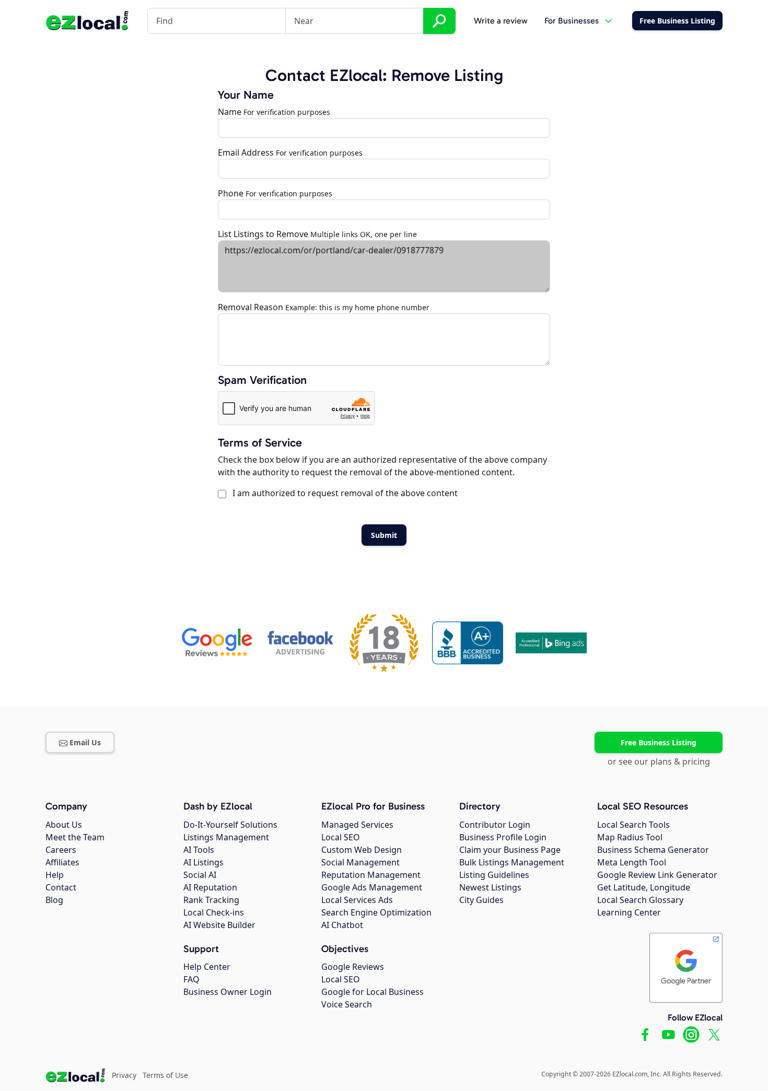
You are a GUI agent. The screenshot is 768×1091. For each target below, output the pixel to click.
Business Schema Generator (653, 849)
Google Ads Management (371, 887)
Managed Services (357, 824)
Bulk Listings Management (511, 862)
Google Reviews (352, 966)
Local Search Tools (633, 824)
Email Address (246, 152)
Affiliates (62, 862)
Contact (60, 887)
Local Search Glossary (640, 900)
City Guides (481, 900)
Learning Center (629, 912)
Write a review (501, 21)
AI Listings (203, 862)
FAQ (191, 979)
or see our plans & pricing (659, 761)
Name (229, 112)
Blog (54, 900)
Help (54, 875)
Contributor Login (494, 824)
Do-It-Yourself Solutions (230, 824)
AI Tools (198, 849)
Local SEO (340, 837)
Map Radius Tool (629, 837)
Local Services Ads (357, 900)
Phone (230, 193)
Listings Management (226, 837)
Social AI (199, 875)
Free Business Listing (658, 742)
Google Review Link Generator (657, 875)
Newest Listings (490, 887)
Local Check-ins (213, 912)
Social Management (360, 862)
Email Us (85, 742)
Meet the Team (74, 837)
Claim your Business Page (510, 849)
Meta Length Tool (631, 862)
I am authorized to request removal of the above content (343, 493)
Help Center (206, 966)
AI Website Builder (219, 925)
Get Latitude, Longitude (643, 887)
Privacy (124, 1075)
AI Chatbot (342, 925)
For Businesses (571, 21)
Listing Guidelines (494, 875)
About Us (63, 824)
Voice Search (346, 1004)
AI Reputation (210, 887)
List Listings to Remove (263, 234)
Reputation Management (371, 875)
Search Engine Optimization (376, 912)
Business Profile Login (502, 837)
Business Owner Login (227, 992)
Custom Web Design (361, 849)
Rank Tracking (211, 900)
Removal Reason (250, 307)
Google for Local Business (372, 992)
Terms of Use (165, 1075)
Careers (60, 849)
